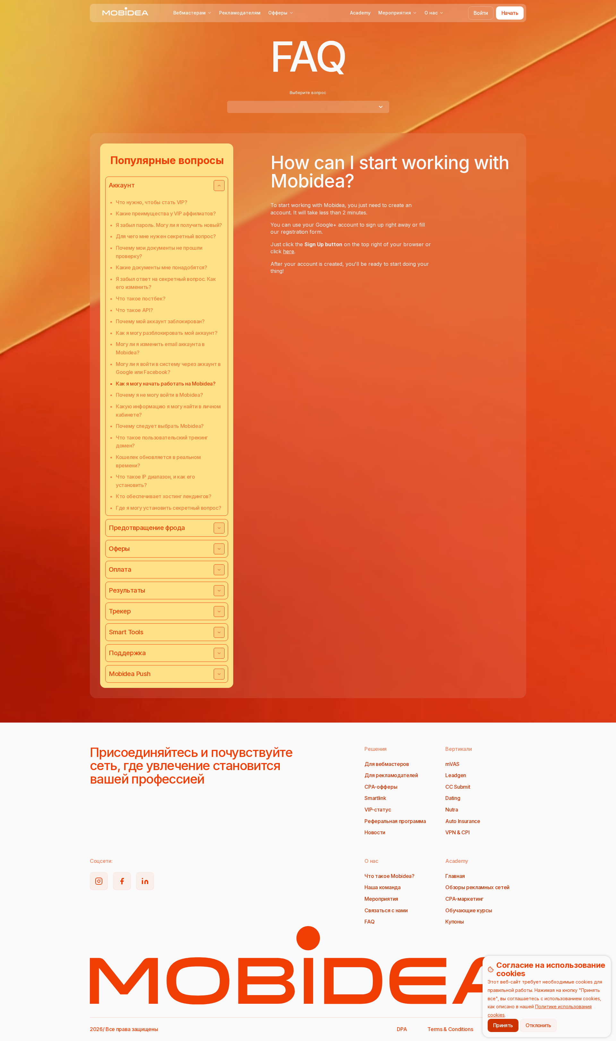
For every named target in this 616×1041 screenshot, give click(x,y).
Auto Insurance (462, 821)
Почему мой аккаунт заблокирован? (160, 321)
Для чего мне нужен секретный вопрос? (166, 236)
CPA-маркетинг (464, 899)
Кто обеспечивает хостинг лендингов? (163, 496)
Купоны (454, 921)
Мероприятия (394, 12)
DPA (402, 1029)
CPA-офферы (380, 787)
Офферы (277, 12)
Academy (360, 12)
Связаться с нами (385, 910)
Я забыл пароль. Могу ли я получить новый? (169, 225)
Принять (503, 1025)
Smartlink (375, 798)
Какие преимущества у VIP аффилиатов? (166, 213)
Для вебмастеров (386, 764)
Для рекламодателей (391, 775)
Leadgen (455, 775)
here (288, 251)
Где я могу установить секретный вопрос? (168, 508)
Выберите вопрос (308, 92)
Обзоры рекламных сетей (477, 887)
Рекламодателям (240, 12)
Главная (455, 876)
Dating (452, 798)
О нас (431, 12)
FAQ (369, 921)
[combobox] (308, 107)
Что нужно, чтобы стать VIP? (151, 202)
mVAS (452, 764)
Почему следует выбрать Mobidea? (160, 426)
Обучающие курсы (468, 910)
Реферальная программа (395, 821)
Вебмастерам (189, 12)
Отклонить (538, 1025)
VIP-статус (377, 809)
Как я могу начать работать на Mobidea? (166, 383)
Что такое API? (134, 310)
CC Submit (457, 787)
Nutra (451, 809)
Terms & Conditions (450, 1029)
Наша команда (382, 887)
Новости (374, 832)
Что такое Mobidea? (389, 876)
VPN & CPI (457, 832)
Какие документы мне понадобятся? (161, 267)
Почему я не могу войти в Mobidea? (159, 395)
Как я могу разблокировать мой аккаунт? (167, 333)
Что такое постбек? (140, 298)
